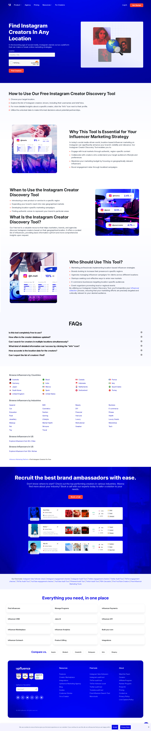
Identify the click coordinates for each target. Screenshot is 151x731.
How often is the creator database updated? (30, 337)
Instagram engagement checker (58, 579)
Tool (111, 93)
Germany (15, 383)
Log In (124, 5)
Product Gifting (60, 640)
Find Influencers (14, 608)
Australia (15, 380)
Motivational (80, 423)
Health (111, 416)
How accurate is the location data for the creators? (33, 350)
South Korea (16, 390)
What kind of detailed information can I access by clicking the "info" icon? (44, 346)
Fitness (111, 412)
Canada (81, 380)
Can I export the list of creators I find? (27, 355)
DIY (77, 409)
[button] (149, 727)
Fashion (45, 412)
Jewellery (12, 419)
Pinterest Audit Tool (77, 581)
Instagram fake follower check (34, 579)
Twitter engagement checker (98, 579)
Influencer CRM (14, 619)
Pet (10, 426)
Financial (79, 412)
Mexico (48, 387)
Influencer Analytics (62, 629)
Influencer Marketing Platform (18, 459)
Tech (110, 426)
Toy (10, 430)
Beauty (78, 405)
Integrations (106, 640)
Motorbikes (113, 423)
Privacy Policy (125, 727)
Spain (48, 390)
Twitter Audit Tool (116, 579)
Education (13, 412)
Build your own (107, 629)
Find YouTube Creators (120, 581)
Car (10, 409)
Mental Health (47, 423)
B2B (43, 405)
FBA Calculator (105, 581)
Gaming (45, 416)
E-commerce (113, 409)
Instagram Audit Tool (79, 579)
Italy (113, 383)
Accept (115, 727)
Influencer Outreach (15, 640)
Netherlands (83, 387)
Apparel (12, 405)
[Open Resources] (51, 5)
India (47, 383)
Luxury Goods (114, 419)
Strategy (120, 136)
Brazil (48, 380)
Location (11, 51)
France (114, 380)
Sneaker (79, 426)
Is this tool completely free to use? (25, 332)
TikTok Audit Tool (23, 581)
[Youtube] (27, 697)
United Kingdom (18, 394)
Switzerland (83, 390)
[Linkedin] (18, 697)
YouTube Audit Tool (62, 581)
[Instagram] (32, 697)
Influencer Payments (110, 608)
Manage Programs (62, 608)
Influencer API (107, 619)
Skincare (45, 426)
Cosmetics (46, 409)
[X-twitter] (23, 697)
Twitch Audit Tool (92, 581)
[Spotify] (41, 697)
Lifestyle (45, 419)
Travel (44, 430)
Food (11, 416)
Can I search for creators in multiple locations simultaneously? (38, 341)
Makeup (12, 423)
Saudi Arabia (116, 387)
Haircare (79, 416)
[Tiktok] (37, 697)
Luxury (78, 419)
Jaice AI (58, 619)
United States (50, 394)
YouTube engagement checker (42, 581)
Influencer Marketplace (16, 629)
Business (112, 405)
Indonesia (82, 383)
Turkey (114, 390)
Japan (14, 387)
